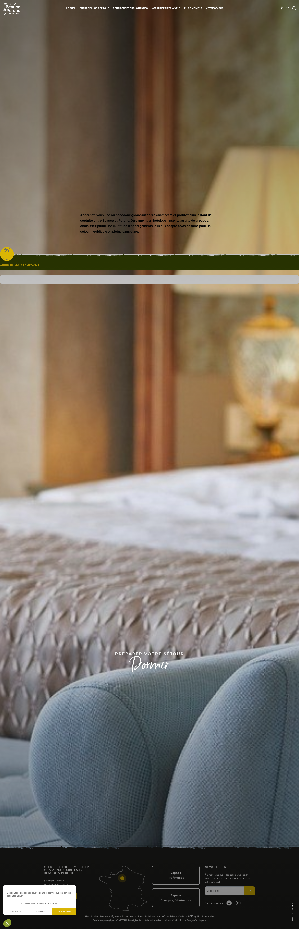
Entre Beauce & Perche (94, 8)
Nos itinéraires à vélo (166, 8)
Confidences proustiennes (130, 8)
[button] (7, 923)
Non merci (15, 911)
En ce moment (193, 8)
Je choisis (39, 911)
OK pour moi (64, 911)
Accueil (71, 8)
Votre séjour (214, 8)
